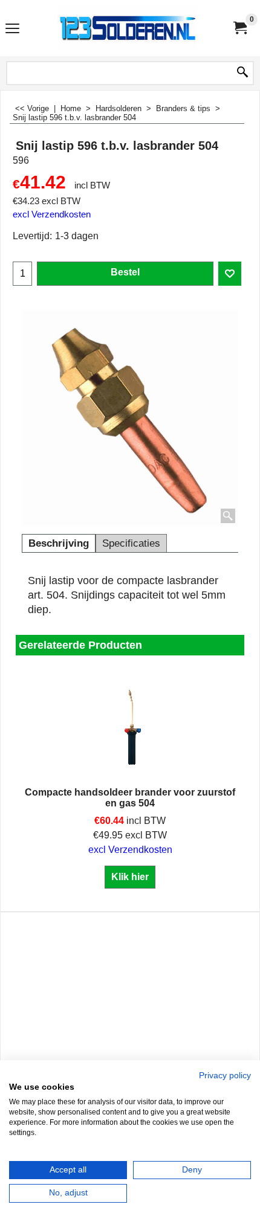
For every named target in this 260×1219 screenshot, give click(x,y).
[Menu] (12, 29)
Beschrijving (58, 543)
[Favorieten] (229, 273)
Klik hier (130, 877)
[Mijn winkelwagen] (239, 28)
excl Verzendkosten (52, 214)
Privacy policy (225, 1075)
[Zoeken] (242, 73)
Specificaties (131, 543)
